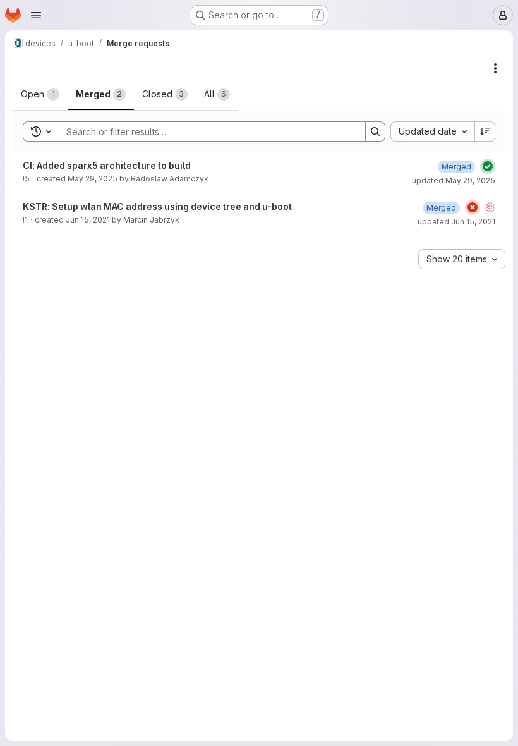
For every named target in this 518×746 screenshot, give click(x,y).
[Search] (375, 131)
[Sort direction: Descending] (485, 131)
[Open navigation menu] (36, 15)
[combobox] (432, 131)
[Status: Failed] (472, 207)
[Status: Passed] (487, 166)
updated (453, 180)
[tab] (40, 94)
